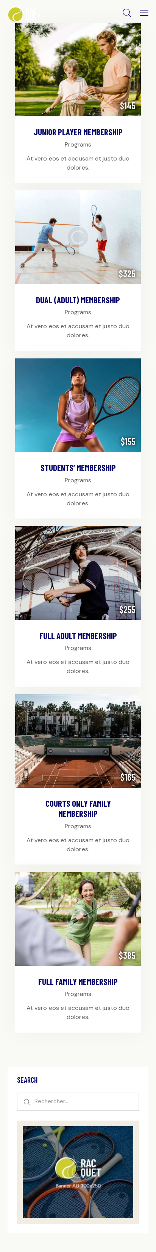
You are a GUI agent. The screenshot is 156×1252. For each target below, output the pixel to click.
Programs (78, 144)
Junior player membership (78, 132)
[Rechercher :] (78, 1101)
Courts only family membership (78, 808)
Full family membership (78, 981)
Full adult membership (78, 636)
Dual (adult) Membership (78, 300)
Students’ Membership (78, 467)
